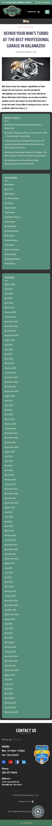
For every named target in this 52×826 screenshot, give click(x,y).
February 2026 (10, 312)
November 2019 (11, 661)
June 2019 (8, 684)
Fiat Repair (9, 203)
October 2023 (10, 442)
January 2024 (10, 428)
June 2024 (8, 405)
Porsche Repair (11, 240)
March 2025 (9, 363)
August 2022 (9, 507)
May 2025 (8, 354)
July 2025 (8, 344)
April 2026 (8, 303)
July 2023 (8, 456)
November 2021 (11, 549)
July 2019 (8, 679)
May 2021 (8, 577)
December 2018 (11, 712)
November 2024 (11, 382)
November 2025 (11, 326)
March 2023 (9, 475)
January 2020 (10, 651)
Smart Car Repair (11, 249)
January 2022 (10, 540)
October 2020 (10, 609)
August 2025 (9, 340)
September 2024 (11, 391)
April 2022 (8, 526)
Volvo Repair (9, 263)
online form (16, 739)
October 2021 (10, 554)
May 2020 (8, 633)
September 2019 (11, 670)
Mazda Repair (10, 226)
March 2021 (9, 586)
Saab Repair (9, 245)
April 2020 (8, 637)
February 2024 (10, 424)
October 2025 (10, 330)
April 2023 (8, 470)
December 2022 (11, 489)
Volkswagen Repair (12, 259)
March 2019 (9, 698)
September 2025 (11, 335)
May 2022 (8, 521)
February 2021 (10, 591)
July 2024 (8, 400)
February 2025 (10, 368)
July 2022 (8, 512)
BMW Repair (9, 193)
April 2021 (8, 582)
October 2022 (10, 498)
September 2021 (11, 558)
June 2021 (8, 572)
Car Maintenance (11, 198)
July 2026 (8, 289)
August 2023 (9, 451)
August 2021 (9, 563)
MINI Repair (26, 27)
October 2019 (10, 665)
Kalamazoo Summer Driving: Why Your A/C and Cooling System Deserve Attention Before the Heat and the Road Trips (24, 144)
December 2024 (11, 377)
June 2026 (8, 293)
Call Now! (27, 822)
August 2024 (9, 396)
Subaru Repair (10, 254)
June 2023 (8, 461)
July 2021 (8, 568)
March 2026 (9, 307)
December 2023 (11, 433)
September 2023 (11, 447)
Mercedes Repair (11, 231)
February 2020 (10, 647)
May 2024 (8, 409)
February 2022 (10, 535)
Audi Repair (9, 184)
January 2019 (10, 707)
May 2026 (8, 298)
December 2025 (11, 321)
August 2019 (9, 675)
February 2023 (10, 479)
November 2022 (11, 493)
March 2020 (9, 642)
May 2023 (8, 465)
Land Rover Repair (12, 217)
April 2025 (8, 358)
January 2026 (10, 316)
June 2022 (8, 517)
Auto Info (8, 189)
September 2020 (11, 614)
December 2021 (11, 544)
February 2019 (10, 702)
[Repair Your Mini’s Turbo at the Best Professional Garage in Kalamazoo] (26, 69)
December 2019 (11, 656)
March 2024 (9, 419)
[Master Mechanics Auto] (12, 11)
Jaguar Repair (10, 207)
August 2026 (9, 284)
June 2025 (8, 349)
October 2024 (10, 386)
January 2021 (10, 596)
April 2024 (8, 414)
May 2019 (8, 688)
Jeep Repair (9, 212)
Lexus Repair (9, 221)
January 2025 (10, 372)
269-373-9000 (43, 2)
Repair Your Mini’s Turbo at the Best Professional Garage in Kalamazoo (26, 39)
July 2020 (8, 623)
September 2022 (11, 503)
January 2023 (10, 484)
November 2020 (11, 605)
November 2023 (11, 437)
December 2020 (11, 600)
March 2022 (9, 530)
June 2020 (8, 628)
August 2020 (9, 619)
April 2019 (8, 693)
